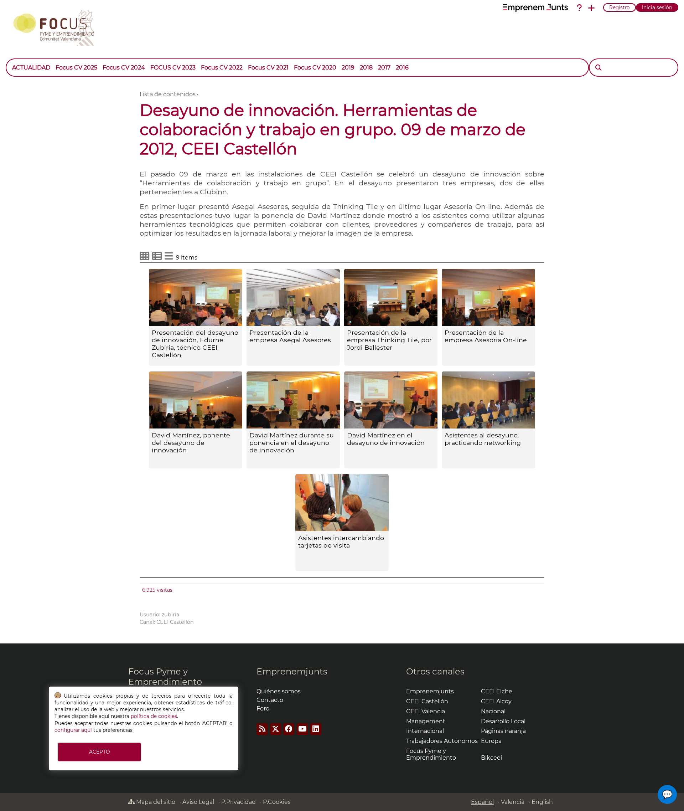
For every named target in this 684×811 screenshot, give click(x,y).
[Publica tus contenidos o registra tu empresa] (591, 7)
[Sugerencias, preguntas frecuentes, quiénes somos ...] (579, 7)
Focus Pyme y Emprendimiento (165, 676)
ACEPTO (99, 752)
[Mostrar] (413, 64)
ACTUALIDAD (31, 67)
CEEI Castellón (175, 622)
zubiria (170, 614)
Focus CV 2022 (222, 67)
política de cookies (154, 716)
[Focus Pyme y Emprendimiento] (57, 26)
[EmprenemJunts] (535, 7)
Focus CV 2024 (124, 67)
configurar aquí (73, 730)
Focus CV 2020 (315, 67)
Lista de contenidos (168, 94)
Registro (619, 7)
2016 (402, 67)
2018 (366, 67)
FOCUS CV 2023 (173, 67)
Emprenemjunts (291, 671)
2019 (348, 67)
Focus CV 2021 (268, 67)
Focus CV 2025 (76, 67)
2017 (384, 67)
